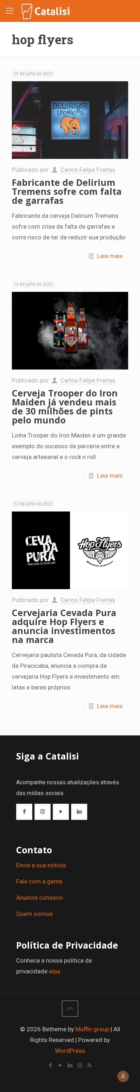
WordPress (70, 1050)
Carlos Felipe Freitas (87, 169)
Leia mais (110, 256)
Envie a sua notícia (41, 865)
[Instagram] (80, 1065)
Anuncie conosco (39, 897)
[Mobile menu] (10, 11)
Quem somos (34, 913)
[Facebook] (51, 1065)
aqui (54, 971)
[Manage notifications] (123, 1076)
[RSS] (89, 1065)
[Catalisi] (45, 11)
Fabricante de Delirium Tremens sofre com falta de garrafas (67, 191)
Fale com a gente (39, 881)
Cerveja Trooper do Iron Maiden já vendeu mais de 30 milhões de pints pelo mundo (65, 406)
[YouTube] (60, 1065)
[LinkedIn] (70, 1065)
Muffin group (92, 1029)
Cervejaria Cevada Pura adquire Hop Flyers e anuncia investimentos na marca (64, 626)
